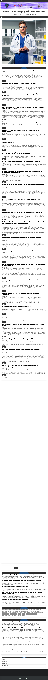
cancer (21, 609)
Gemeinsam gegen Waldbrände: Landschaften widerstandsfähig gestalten (23, 280)
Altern (4, 609)
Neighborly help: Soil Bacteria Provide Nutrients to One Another (19, 83)
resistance (23, 614)
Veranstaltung (20, 615)
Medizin (29, 612)
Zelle (24, 615)
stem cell (35, 614)
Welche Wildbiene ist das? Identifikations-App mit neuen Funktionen (21, 161)
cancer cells (26, 609)
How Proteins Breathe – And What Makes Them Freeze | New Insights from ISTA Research (21, 580)
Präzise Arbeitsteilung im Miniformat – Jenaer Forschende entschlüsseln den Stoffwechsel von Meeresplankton (23, 185)
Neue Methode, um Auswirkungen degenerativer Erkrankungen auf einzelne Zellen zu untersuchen (22, 141)
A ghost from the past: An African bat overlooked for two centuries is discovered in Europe (21, 366)
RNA (26, 614)
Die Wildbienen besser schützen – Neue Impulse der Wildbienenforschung (22, 212)
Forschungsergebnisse (25, 611)
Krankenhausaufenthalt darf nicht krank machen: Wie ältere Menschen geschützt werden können (21, 238)
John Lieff (13, 612)
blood (16, 609)
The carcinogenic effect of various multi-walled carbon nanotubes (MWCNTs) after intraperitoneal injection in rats (20, 635)
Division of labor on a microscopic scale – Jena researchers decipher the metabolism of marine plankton (22, 171)
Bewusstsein (12, 609)
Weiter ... (4, 80)
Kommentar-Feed (5, 663)
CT (31, 609)
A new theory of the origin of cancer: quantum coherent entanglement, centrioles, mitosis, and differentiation (23, 649)
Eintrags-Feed (4, 661)
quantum (19, 614)
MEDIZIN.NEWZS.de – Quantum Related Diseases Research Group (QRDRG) (24, 11)
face (18, 611)
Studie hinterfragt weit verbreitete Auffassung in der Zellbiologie (19, 339)
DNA (40, 609)
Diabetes (37, 609)
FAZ (20, 611)
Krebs (17, 612)
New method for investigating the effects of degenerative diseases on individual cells (21, 130)
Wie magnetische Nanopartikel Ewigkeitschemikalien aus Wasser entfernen (19, 574)
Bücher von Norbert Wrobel (7, 383)
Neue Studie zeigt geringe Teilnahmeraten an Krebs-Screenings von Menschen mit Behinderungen (23, 264)
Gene (34, 611)
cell (29, 609)
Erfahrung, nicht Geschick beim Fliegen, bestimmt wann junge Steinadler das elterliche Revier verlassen (23, 108)
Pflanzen (7, 614)
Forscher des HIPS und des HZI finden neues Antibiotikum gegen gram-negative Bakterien (22, 627)
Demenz (34, 609)
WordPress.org (5, 665)
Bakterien (7, 609)
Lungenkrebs (21, 612)
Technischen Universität (6, 615)
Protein (16, 614)
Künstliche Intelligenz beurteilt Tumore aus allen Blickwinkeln (19, 251)
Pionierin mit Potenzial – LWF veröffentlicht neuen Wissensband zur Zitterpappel (20, 293)
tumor (16, 615)
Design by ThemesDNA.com (24, 678)
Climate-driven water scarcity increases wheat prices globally (19, 122)
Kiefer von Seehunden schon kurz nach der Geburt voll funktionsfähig (21, 199)
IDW (39, 611)
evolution (9, 611)
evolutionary (14, 611)
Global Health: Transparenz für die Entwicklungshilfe (16, 306)
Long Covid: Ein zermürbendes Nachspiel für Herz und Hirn (15, 599)
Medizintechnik (33, 612)
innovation (9, 612)
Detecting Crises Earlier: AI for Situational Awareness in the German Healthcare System (23, 325)
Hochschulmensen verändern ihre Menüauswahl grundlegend (19, 70)
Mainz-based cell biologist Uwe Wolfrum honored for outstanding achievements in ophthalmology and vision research (20, 152)
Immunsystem (5, 612)
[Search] (46, 17)
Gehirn (31, 611)
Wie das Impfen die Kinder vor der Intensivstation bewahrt (15, 586)
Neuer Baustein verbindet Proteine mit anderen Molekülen (18, 316)
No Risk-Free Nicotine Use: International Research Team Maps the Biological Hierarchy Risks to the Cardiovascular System (23, 222)
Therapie (12, 615)
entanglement (5, 611)
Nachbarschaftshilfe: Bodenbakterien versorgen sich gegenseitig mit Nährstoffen (21, 94)
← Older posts (4, 377)
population (12, 614)
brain (18, 609)
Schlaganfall (30, 614)
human (37, 611)
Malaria (25, 612)
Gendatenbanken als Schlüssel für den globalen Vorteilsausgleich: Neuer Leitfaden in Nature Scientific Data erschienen (22, 593)
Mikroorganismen (39, 612)
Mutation (4, 614)
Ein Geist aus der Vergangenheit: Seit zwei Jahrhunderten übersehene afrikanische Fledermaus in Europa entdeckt (21, 350)
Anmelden (4, 659)
